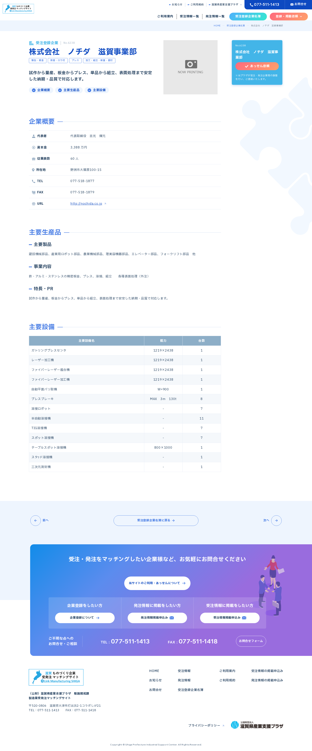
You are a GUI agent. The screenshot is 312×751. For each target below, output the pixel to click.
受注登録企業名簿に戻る (153, 520)
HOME (217, 25)
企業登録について (82, 618)
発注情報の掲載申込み (267, 680)
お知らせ (177, 5)
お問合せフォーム (251, 641)
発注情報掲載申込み (154, 618)
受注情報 (184, 671)
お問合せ (300, 4)
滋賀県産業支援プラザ (225, 5)
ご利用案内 (165, 16)
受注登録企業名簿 (248, 16)
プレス (75, 60)
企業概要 (43, 90)
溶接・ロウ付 (57, 60)
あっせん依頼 (260, 66)
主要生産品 (72, 90)
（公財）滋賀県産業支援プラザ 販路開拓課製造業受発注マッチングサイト (59, 696)
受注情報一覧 (189, 16)
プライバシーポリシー (204, 725)
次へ (266, 520)
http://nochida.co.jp (86, 203)
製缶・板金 (37, 60)
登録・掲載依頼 (287, 16)
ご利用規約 (197, 5)
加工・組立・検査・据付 (99, 60)
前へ (46, 520)
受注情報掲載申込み (227, 618)
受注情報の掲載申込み (267, 671)
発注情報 (184, 680)
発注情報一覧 (215, 16)
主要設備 (99, 90)
